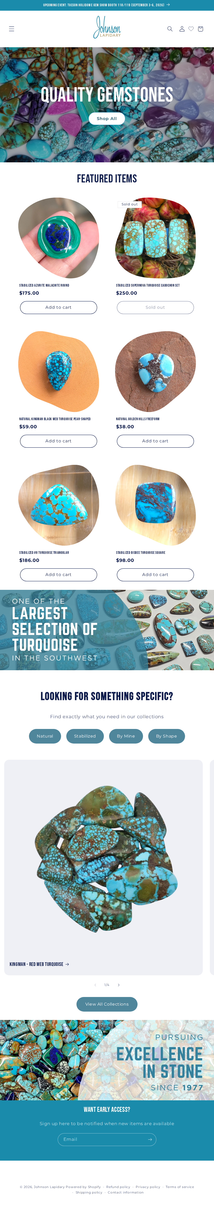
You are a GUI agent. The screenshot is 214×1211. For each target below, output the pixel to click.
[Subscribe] (150, 1139)
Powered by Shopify (83, 1187)
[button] (11, 29)
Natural (45, 736)
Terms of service (180, 1187)
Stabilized (85, 736)
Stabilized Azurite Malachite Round (44, 285)
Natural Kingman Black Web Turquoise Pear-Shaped (55, 419)
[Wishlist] (191, 28)
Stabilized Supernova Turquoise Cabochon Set (148, 285)
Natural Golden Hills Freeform (138, 419)
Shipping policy (89, 1192)
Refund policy (118, 1187)
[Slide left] (95, 985)
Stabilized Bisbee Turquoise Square (140, 552)
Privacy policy (148, 1187)
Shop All (107, 118)
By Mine (126, 736)
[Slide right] (118, 985)
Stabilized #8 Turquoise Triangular (44, 552)
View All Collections (107, 1004)
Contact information (126, 1192)
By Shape (166, 736)
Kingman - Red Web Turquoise (36, 964)
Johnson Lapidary (49, 1187)
